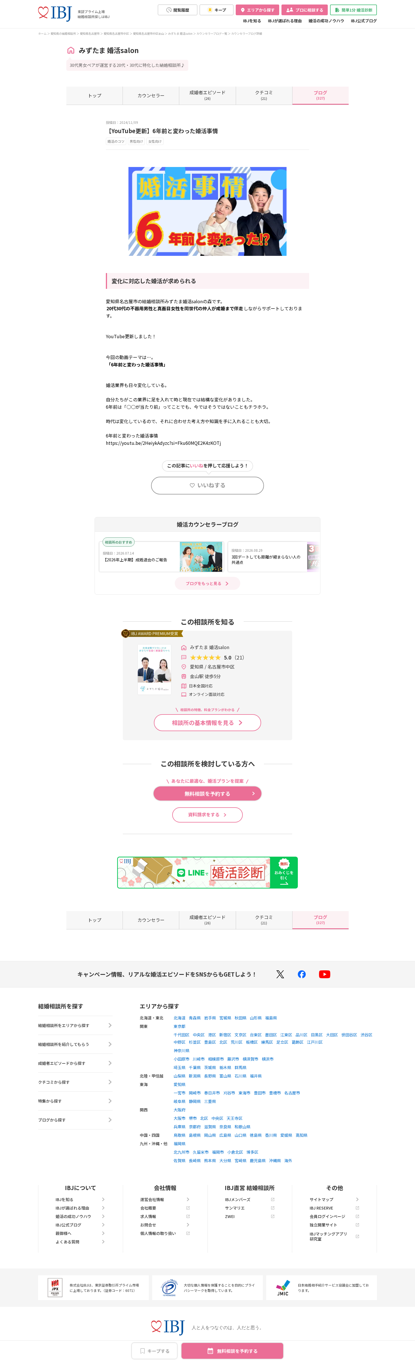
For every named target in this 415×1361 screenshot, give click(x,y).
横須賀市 (250, 1059)
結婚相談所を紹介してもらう (63, 1044)
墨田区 (271, 1035)
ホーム (42, 33)
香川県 (271, 1135)
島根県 (195, 1135)
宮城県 (225, 1018)
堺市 (193, 1118)
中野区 (179, 1042)
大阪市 (179, 1118)
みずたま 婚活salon (180, 33)
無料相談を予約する (237, 1350)
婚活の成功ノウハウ (326, 20)
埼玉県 (179, 1067)
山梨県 (179, 1076)
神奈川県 (181, 1050)
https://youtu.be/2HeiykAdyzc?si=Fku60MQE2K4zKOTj (163, 442)
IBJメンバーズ (237, 1199)
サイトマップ (321, 1199)
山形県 (256, 1018)
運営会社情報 (152, 1199)
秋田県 (240, 1018)
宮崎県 (240, 1160)
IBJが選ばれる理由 (285, 20)
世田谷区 (349, 1035)
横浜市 (268, 1059)
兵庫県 (179, 1127)
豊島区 (210, 1042)
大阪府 (179, 1110)
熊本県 (210, 1160)
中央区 (199, 1035)
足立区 (282, 1042)
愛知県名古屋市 (90, 33)
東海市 (244, 1093)
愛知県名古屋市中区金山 (148, 33)
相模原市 (216, 1059)
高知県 (301, 1135)
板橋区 (252, 1042)
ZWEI (230, 1216)
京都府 (195, 1127)
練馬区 (267, 1042)
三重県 (210, 1101)
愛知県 (179, 1084)
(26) (207, 95)
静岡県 (195, 1101)
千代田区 (181, 1035)
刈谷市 (229, 1093)
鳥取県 (179, 1135)
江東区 (286, 1035)
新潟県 (195, 1076)
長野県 (210, 1076)
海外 (288, 1160)
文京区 (240, 1035)
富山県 (225, 1076)
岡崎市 (195, 1093)
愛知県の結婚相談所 (63, 33)
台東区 (256, 1035)
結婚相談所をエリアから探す (63, 1025)
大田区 (332, 1035)
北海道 (179, 1018)
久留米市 (201, 1152)
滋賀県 (210, 1127)
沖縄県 (275, 1160)
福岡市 (218, 1152)
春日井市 (212, 1093)
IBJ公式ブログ (364, 20)
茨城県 (210, 1067)
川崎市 (199, 1059)
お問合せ (148, 1225)
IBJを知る (252, 20)
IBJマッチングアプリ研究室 (328, 1236)
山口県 (240, 1135)
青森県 (195, 1018)
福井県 (256, 1076)
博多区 (252, 1152)
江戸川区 (315, 1042)
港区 (212, 1035)
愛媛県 (286, 1135)
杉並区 (195, 1042)
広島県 (225, 1135)
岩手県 (210, 1018)
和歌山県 (242, 1127)
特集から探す (50, 1101)
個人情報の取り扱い (158, 1233)
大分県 (225, 1160)
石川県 (240, 1076)
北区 (223, 1042)
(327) (320, 94)
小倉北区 (235, 1152)
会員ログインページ (327, 1216)
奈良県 (225, 1127)
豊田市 (260, 1093)
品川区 (301, 1035)
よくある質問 (67, 1242)
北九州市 (181, 1152)
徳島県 (256, 1135)
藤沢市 (233, 1059)
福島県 (271, 1018)
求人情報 (148, 1216)
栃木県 (225, 1067)
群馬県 (240, 1067)
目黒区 (317, 1035)
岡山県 (210, 1135)
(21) (264, 95)
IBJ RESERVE (321, 1208)
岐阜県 (179, 1101)
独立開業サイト (323, 1225)
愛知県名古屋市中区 (116, 33)
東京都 (179, 1026)
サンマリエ (235, 1208)
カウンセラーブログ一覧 (211, 33)
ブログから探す (52, 1120)
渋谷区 (366, 1035)
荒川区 (237, 1042)
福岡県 (179, 1143)
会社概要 (148, 1208)
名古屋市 (292, 1093)
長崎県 (195, 1160)
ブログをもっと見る (203, 583)
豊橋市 (275, 1093)
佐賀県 (179, 1160)
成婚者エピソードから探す (62, 1063)
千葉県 (195, 1067)
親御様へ (63, 1233)
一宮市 (179, 1093)
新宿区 (225, 1035)
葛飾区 (297, 1042)
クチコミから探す (54, 1082)
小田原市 (181, 1059)
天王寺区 (235, 1118)
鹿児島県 (258, 1160)
